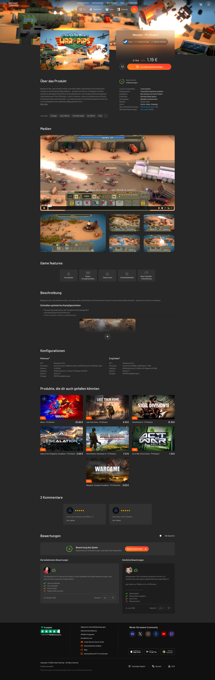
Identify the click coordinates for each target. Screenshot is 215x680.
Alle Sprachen (170, 536)
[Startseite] (10, 4)
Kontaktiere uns (86, 638)
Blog (122, 3)
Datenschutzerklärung (89, 631)
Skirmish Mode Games (148, 96)
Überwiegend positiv (148, 107)
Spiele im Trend (83, 3)
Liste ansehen (145, 89)
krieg (100, 116)
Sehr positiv (144, 109)
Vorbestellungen (97, 3)
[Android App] (151, 652)
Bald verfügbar (112, 3)
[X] (140, 634)
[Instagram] (148, 634)
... (105, 116)
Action (142, 104)
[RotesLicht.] (70, 510)
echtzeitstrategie (78, 116)
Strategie (154, 104)
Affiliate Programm (87, 634)
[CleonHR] (47, 570)
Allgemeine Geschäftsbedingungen (93, 627)
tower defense (64, 116)
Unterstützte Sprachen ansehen (151, 91)
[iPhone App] (135, 652)
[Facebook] (156, 634)
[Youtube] (164, 634)
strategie (54, 116)
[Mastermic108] (129, 570)
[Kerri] (116, 510)
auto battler (91, 116)
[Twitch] (172, 634)
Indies (148, 104)
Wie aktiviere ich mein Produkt (151, 94)
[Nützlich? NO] (113, 597)
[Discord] (132, 634)
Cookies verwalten (47, 666)
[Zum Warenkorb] (200, 4)
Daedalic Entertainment (148, 99)
